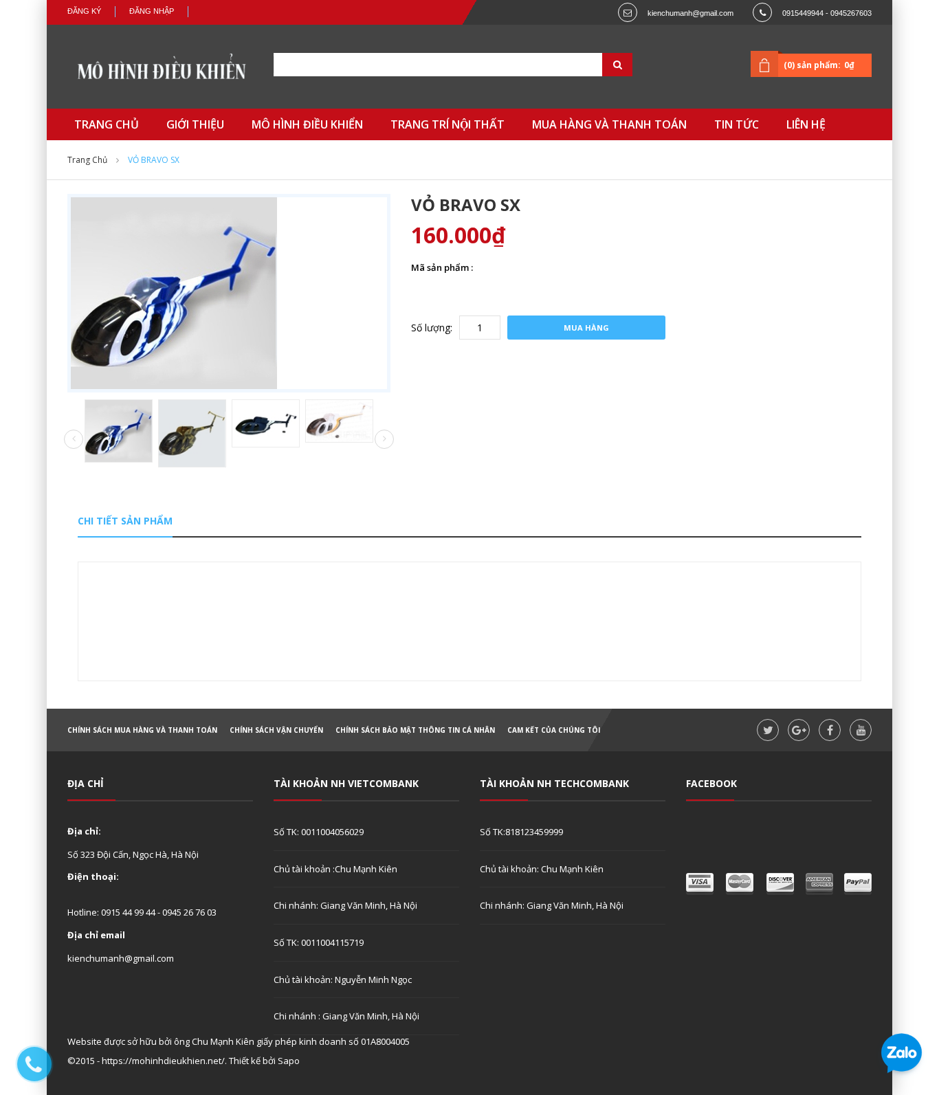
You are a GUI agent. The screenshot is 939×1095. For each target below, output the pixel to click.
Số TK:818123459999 (521, 832)
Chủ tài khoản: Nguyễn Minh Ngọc (343, 979)
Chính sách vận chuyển (276, 730)
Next (384, 439)
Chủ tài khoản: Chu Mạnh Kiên (542, 869)
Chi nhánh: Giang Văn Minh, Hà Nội (345, 905)
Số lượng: (431, 327)
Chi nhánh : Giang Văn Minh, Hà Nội (346, 1016)
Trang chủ (87, 160)
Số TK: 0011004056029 (319, 832)
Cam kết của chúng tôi (553, 730)
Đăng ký (84, 11)
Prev (73, 440)
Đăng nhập (151, 11)
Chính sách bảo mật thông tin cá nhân (415, 730)
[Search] (600, 64)
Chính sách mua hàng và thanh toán (142, 730)
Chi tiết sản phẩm (125, 520)
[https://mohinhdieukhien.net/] (160, 70)
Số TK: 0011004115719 (319, 942)
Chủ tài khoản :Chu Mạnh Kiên (335, 869)
